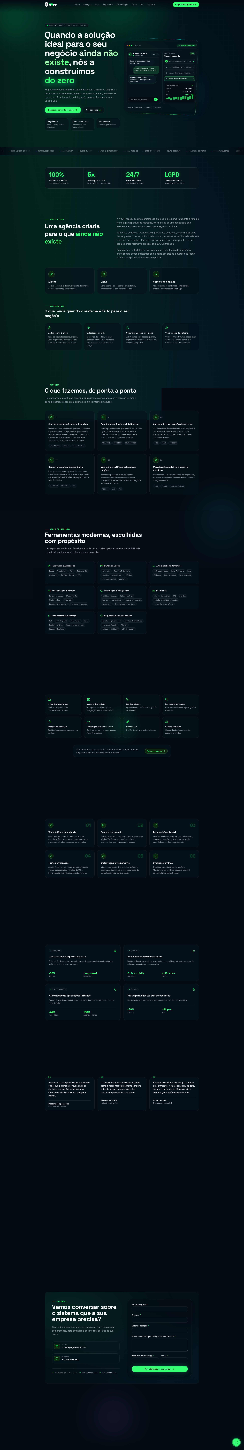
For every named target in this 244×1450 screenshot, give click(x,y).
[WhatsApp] (47, 1429)
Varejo (148, 108)
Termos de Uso (193, 1442)
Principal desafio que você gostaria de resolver (154, 1336)
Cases (134, 4)
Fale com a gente (154, 751)
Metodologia (122, 4)
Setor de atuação (140, 1326)
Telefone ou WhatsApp (143, 1355)
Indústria (138, 108)
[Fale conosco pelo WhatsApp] (236, 1442)
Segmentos (108, 4)
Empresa (136, 1315)
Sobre (77, 4)
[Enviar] (156, 100)
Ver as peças (92, 110)
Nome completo (139, 1304)
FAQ (142, 4)
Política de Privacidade (176, 1442)
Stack (97, 4)
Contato (151, 4)
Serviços (87, 4)
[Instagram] (53, 1429)
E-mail (164, 1355)
